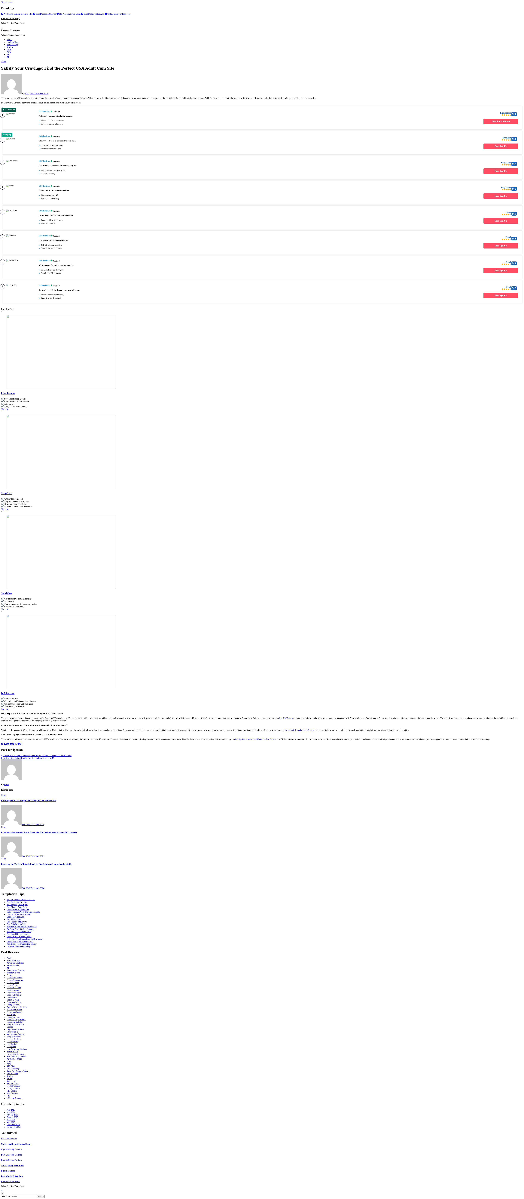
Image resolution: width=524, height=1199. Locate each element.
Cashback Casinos (14, 977)
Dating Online (13, 1005)
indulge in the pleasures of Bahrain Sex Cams (254, 739)
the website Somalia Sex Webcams (300, 730)
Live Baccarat (12, 1041)
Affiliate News (13, 965)
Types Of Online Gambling (18, 946)
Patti (27, 93)
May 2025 (11, 1122)
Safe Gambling (13, 1069)
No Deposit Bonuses (15, 1054)
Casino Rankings (14, 987)
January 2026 (12, 1115)
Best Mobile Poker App (17, 907)
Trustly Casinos (13, 1088)
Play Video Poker (14, 919)
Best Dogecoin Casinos (16, 902)
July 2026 (11, 1110)
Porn (9, 52)
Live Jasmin (8, 393)
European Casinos (14, 1012)
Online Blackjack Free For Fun (20, 941)
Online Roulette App (15, 917)
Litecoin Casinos (14, 1039)
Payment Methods (14, 1059)
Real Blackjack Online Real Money (22, 944)
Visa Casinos (12, 1093)
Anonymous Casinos (15, 970)
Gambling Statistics (15, 1022)
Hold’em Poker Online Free (18, 914)
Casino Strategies (14, 995)
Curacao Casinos (14, 1002)
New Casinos (12, 1051)
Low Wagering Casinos (17, 1049)
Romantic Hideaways (10, 18)
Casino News (12, 985)
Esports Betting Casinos (17, 1007)
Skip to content (7, 2)
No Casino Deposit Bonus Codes (21, 899)
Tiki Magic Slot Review (17, 922)
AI (8, 57)
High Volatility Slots (15, 1029)
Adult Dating (12, 44)
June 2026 (11, 1112)
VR (8, 54)
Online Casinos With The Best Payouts (23, 912)
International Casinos (15, 1034)
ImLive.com (7, 693)
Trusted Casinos (13, 1086)
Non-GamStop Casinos (16, 1056)
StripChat (6, 493)
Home (9, 39)
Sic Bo (9, 1078)
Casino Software (14, 992)
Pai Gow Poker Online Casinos (20, 929)
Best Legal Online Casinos (18, 934)
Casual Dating (13, 1000)
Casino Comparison (15, 980)
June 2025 (11, 1119)
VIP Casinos (12, 1091)
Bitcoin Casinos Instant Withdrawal (22, 926)
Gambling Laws (13, 1017)
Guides (10, 1027)
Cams (9, 49)
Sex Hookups (12, 1073)
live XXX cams (286, 718)
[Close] (2, 1193)
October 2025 (12, 1117)
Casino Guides (13, 982)
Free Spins (11, 1014)
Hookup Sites (12, 42)
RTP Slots (11, 1066)
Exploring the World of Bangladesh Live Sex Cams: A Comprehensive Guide (36, 864)
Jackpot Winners (14, 1037)
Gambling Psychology (16, 1019)
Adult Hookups (13, 960)
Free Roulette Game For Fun (19, 931)
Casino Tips (12, 997)
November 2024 (13, 1127)
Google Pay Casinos (15, 1024)
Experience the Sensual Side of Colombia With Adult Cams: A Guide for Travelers (39, 832)
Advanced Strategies (15, 963)
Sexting (10, 47)
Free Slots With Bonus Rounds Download (24, 939)
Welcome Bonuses (14, 1098)
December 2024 (13, 1124)
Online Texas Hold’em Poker (19, 936)
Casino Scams (13, 990)
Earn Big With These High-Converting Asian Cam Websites (28, 800)
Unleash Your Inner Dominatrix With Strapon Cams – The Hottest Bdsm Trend (37, 755)
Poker (9, 1061)
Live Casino (12, 1044)
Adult (9, 958)
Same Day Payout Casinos (18, 1071)
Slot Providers (13, 1083)
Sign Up (4, 409)
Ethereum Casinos (14, 1009)
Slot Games (11, 1081)
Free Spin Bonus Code (16, 924)
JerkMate (6, 593)
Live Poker (11, 1046)
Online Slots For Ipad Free (18, 909)
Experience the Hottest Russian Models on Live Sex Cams (26, 758)
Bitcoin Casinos (13, 973)
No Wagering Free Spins (17, 904)
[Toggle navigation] (2, 28)
